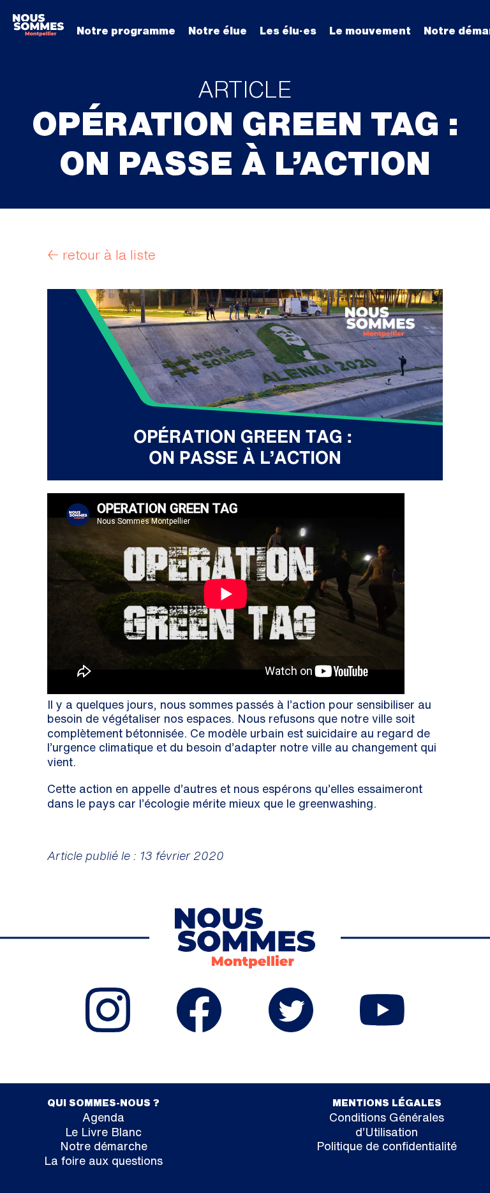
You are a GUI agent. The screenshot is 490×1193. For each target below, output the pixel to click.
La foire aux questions (103, 1160)
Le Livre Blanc (103, 1131)
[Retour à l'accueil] (38, 25)
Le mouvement (370, 31)
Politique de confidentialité (386, 1146)
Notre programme (126, 31)
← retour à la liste (101, 255)
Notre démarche (103, 1146)
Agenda (103, 1117)
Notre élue (217, 31)
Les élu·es (288, 31)
